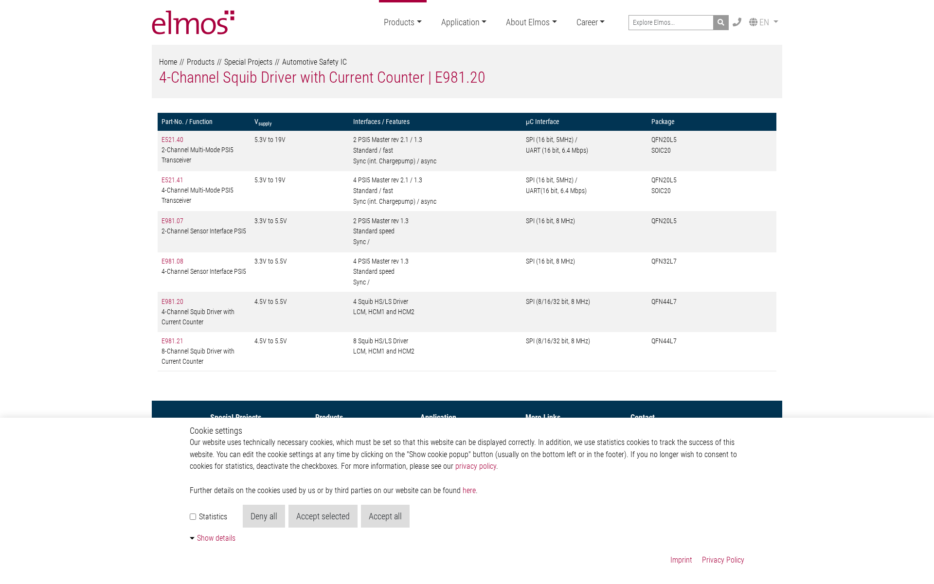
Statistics (212, 516)
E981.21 (172, 341)
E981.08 (172, 261)
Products (399, 22)
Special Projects (248, 62)
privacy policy (475, 466)
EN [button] (764, 22)
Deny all (264, 516)
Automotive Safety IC (314, 62)
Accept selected (323, 516)
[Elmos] (193, 22)
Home (168, 62)
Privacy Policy (723, 560)
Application (460, 22)
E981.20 (172, 301)
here (469, 490)
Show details (216, 538)
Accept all (385, 516)
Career (587, 22)
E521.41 (172, 180)
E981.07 (172, 221)
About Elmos (528, 22)
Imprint (681, 560)
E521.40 (172, 139)
